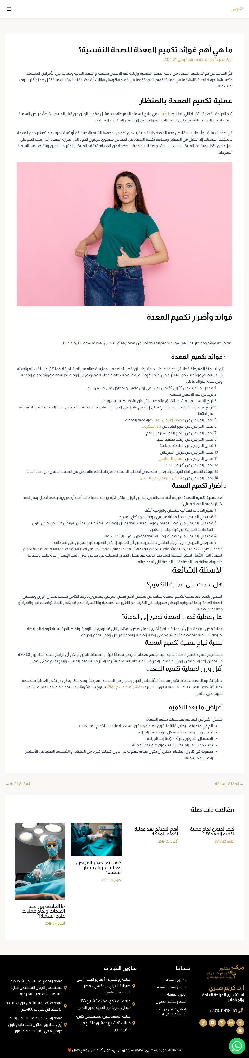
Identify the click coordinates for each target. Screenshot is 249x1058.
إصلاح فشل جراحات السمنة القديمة (171, 1011)
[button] (9, 9)
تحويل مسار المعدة (171, 987)
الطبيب (164, 114)
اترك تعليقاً (223, 59)
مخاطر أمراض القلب (168, 420)
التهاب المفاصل (171, 458)
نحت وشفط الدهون (171, 1002)
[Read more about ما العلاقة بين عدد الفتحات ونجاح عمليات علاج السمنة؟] (40, 861)
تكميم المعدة (176, 980)
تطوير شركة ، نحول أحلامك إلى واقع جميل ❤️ (105, 1050)
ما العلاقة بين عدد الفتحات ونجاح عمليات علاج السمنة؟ (43, 911)
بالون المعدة (176, 994)
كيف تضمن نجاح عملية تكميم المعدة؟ (212, 831)
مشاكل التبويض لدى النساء (162, 478)
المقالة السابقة (229, 784)
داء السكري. (151, 426)
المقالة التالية (17, 784)
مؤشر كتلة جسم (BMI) (124, 687)
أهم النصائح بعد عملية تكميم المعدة (156, 831)
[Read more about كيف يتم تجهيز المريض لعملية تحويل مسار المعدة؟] (96, 839)
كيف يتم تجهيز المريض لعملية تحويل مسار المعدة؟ (99, 867)
